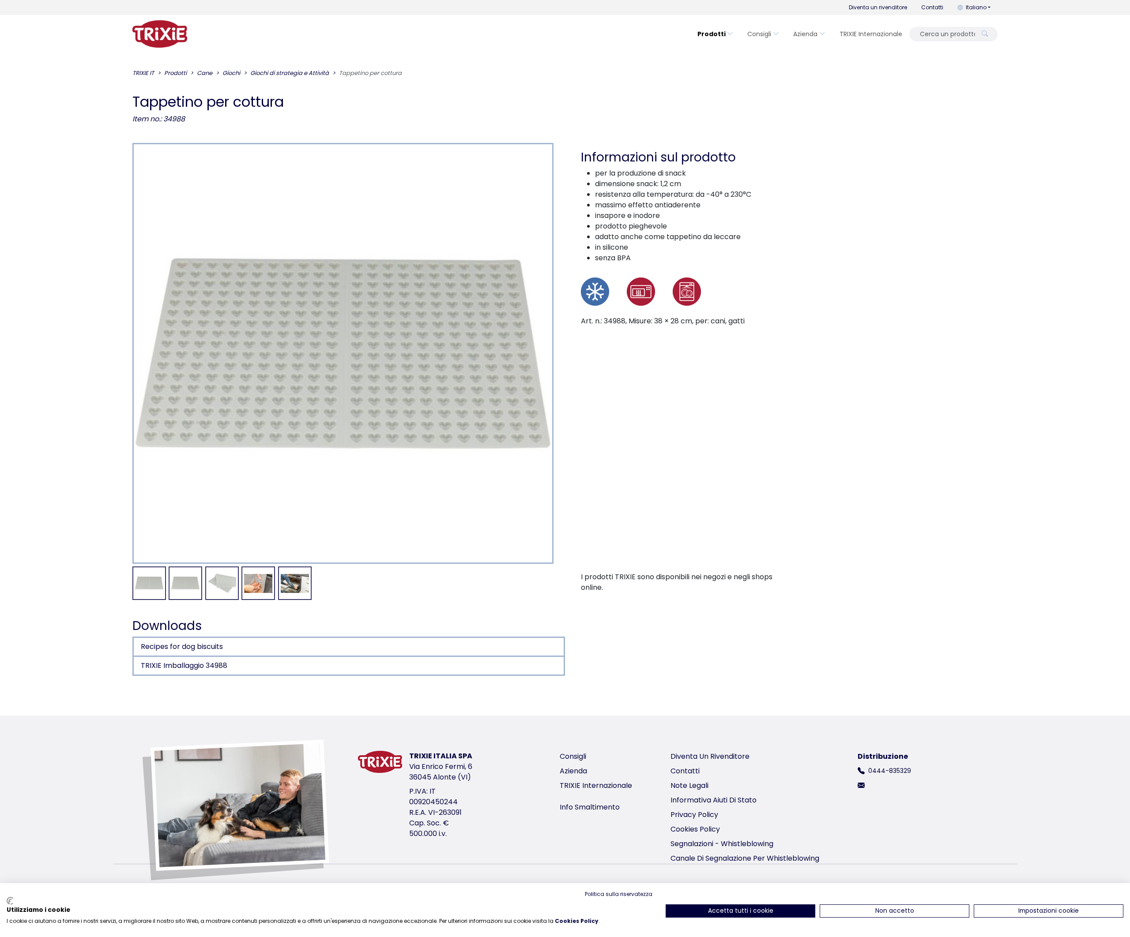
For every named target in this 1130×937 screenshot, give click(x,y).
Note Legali (689, 785)
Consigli (759, 34)
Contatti (932, 7)
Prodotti (711, 34)
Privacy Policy (694, 815)
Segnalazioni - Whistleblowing (721, 844)
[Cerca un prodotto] (985, 34)
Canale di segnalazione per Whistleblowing (744, 858)
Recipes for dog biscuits (182, 646)
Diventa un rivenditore (878, 7)
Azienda (805, 34)
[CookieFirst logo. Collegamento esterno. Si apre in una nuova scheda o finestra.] (10, 901)
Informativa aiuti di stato (713, 800)
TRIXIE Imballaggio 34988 (184, 665)
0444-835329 (889, 770)
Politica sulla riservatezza (618, 894)
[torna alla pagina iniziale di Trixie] (159, 34)
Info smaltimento (590, 807)
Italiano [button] (976, 7)
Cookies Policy (695, 829)
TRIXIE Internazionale (871, 34)
